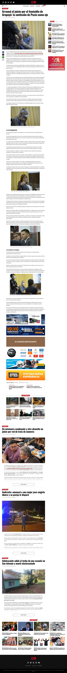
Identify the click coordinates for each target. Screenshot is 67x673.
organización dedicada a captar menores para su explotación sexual (19, 468)
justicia (27, 382)
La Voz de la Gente (26, 6)
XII (27, 602)
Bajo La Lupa (32, 6)
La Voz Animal (38, 6)
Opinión (43, 6)
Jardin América (22, 382)
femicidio (16, 382)
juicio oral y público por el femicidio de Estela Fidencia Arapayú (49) (29, 53)
